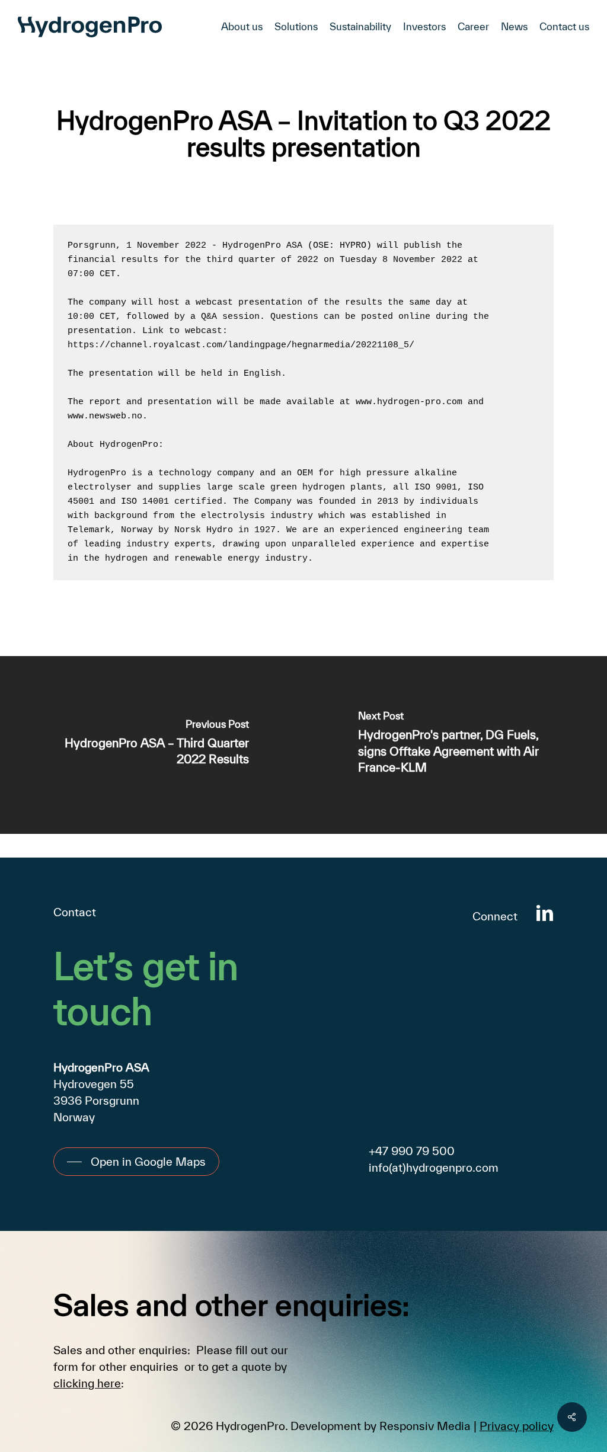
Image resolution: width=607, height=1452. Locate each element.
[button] (136, 1161)
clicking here (87, 1383)
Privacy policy (517, 1425)
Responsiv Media (425, 1425)
